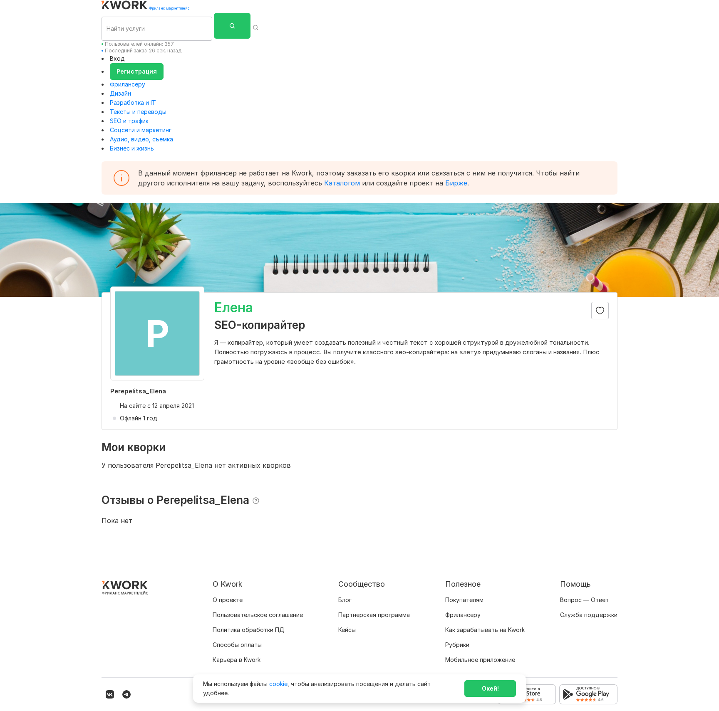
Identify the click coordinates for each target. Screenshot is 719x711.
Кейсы (347, 629)
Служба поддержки (588, 614)
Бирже (456, 183)
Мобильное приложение (480, 659)
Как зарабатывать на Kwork (485, 629)
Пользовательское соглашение (258, 614)
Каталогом (342, 183)
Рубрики (457, 644)
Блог (345, 599)
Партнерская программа (374, 614)
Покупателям (464, 599)
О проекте (228, 599)
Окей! (490, 688)
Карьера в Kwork (236, 659)
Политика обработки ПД (248, 629)
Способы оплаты (237, 644)
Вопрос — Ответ (584, 599)
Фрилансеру (127, 84)
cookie (278, 683)
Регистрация (137, 71)
